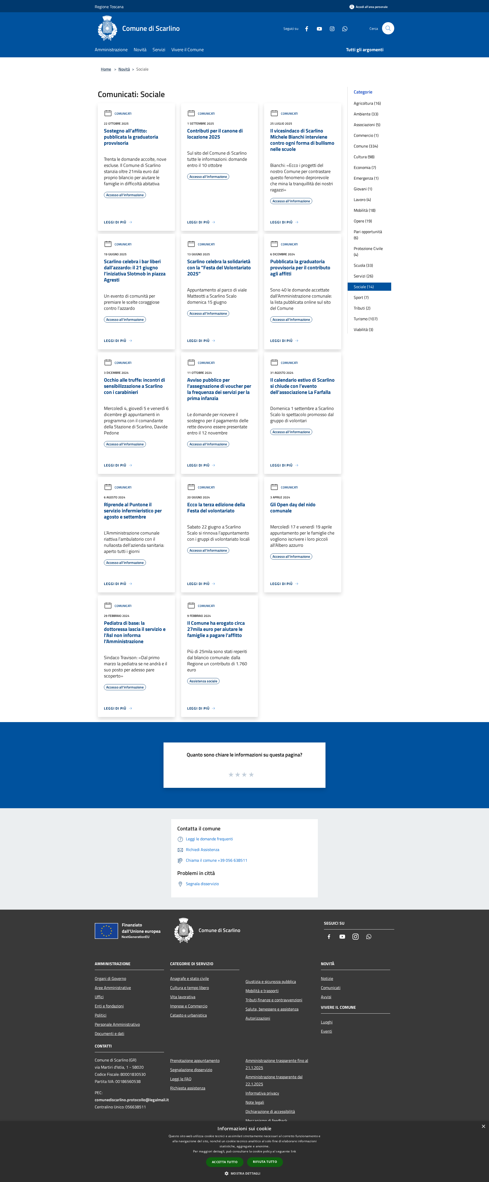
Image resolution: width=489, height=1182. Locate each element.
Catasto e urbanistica (188, 1015)
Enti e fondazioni (109, 1006)
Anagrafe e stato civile (189, 978)
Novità (124, 69)
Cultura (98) (364, 157)
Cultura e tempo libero (189, 988)
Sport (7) (361, 297)
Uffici (99, 997)
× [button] (483, 1126)
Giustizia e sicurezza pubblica (271, 981)
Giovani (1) (363, 189)
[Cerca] (388, 28)
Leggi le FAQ (181, 1079)
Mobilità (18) (364, 210)
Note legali (255, 1102)
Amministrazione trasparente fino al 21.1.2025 (277, 1064)
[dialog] (244, 1151)
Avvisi (326, 997)
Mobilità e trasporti (262, 991)
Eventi (326, 1031)
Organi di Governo (110, 978)
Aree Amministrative (113, 988)
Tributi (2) (362, 308)
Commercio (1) (366, 135)
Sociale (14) (364, 287)
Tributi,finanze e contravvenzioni (274, 1000)
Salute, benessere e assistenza (272, 1009)
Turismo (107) (365, 319)
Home (106, 69)
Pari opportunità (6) (368, 235)
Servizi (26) (363, 276)
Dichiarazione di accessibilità (270, 1111)
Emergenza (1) (366, 178)
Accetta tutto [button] (225, 1162)
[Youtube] (317, 28)
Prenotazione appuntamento (195, 1060)
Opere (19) (363, 221)
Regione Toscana (109, 7)
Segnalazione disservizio (191, 1070)
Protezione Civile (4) (368, 251)
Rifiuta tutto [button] (265, 1162)
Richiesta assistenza (187, 1088)
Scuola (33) (363, 265)
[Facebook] (305, 28)
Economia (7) (365, 167)
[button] (244, 1173)
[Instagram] (330, 28)
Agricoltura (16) (367, 103)
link (293, 1151)
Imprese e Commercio (188, 1006)
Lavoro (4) (362, 199)
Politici (100, 1015)
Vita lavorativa (182, 997)
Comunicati (123, 113)
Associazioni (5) (367, 125)
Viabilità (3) (363, 329)
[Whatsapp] (343, 28)
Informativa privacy (262, 1093)
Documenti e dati (109, 1033)
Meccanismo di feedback (266, 1121)
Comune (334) (366, 146)
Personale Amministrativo (117, 1024)
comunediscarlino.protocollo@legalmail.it (132, 1100)
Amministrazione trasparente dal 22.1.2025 (274, 1080)
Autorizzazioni (258, 1018)
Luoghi (327, 1022)
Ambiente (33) (366, 114)
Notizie (327, 978)
